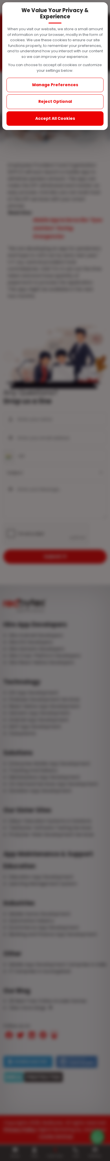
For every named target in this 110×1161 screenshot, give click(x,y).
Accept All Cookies (55, 118)
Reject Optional (55, 101)
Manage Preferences (55, 85)
